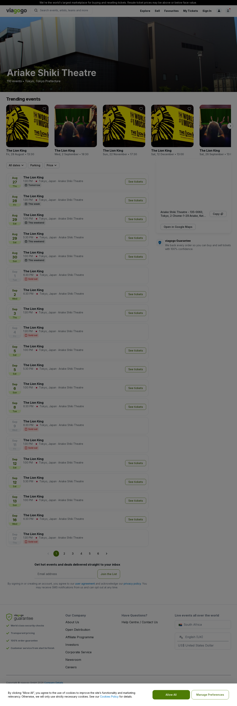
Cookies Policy (109, 696)
